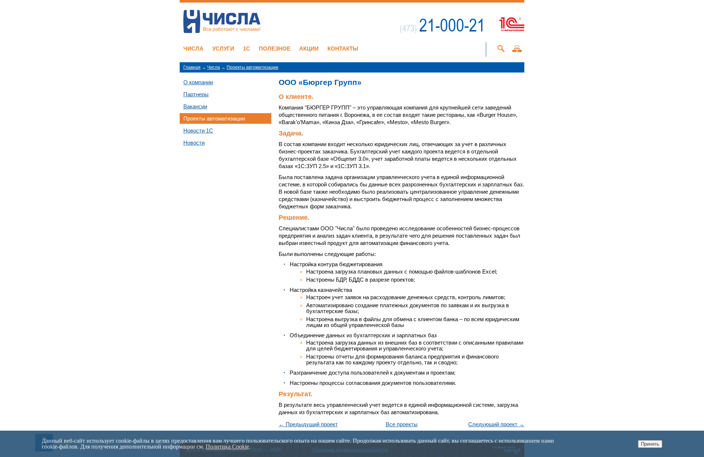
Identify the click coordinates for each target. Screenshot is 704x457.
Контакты (342, 48)
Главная (192, 67)
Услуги (223, 48)
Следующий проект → (496, 424)
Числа (193, 48)
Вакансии (195, 106)
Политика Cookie (227, 446)
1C (246, 48)
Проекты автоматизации (252, 67)
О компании (198, 82)
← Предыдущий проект (308, 424)
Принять (650, 444)
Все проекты (402, 424)
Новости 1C (198, 130)
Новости (194, 143)
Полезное (274, 48)
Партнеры (196, 94)
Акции (309, 48)
